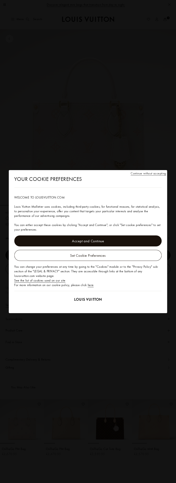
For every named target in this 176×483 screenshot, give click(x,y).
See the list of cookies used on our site (39, 280)
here (91, 285)
